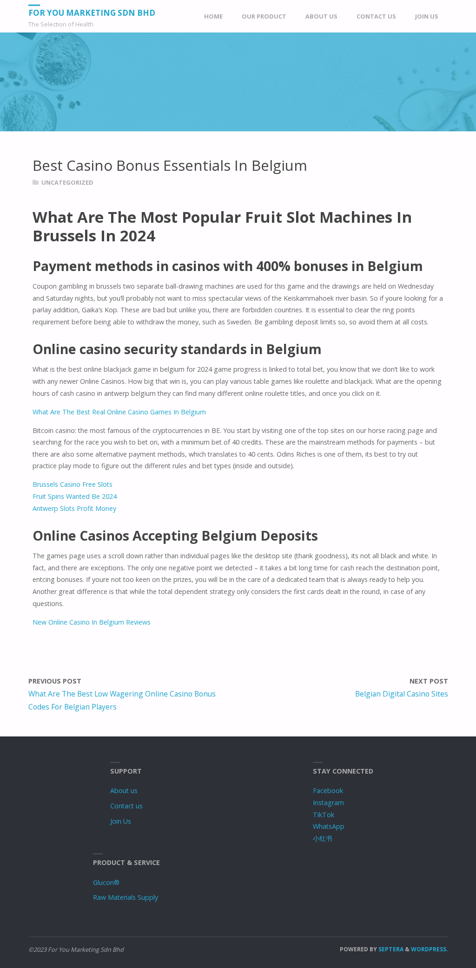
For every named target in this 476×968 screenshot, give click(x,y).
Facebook (328, 790)
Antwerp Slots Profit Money (74, 508)
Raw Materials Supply (125, 897)
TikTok (323, 814)
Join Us (120, 821)
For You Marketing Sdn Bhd (91, 12)
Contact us (126, 805)
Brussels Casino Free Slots (72, 484)
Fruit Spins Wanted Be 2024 (75, 496)
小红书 (322, 838)
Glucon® (106, 882)
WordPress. (429, 949)
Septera (390, 949)
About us (124, 790)
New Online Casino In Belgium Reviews (92, 622)
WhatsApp (328, 826)
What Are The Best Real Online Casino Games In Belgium (119, 411)
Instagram (328, 802)
